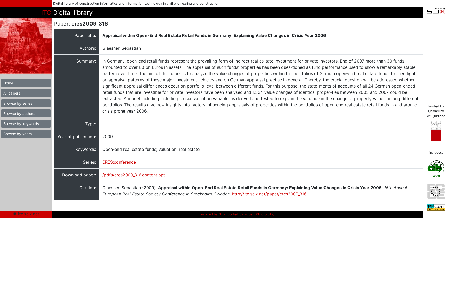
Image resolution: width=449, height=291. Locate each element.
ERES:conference (119, 162)
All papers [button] (11, 93)
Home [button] (8, 83)
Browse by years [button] (17, 134)
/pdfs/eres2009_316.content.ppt (133, 174)
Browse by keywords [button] (21, 123)
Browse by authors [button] (19, 113)
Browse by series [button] (17, 103)
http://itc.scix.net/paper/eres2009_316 (269, 193)
